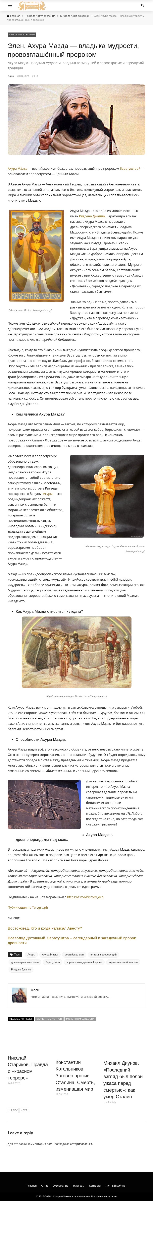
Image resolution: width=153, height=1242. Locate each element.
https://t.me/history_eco (85, 897)
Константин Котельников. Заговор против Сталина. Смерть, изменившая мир (75, 1075)
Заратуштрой (130, 168)
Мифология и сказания (22, 34)
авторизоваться (81, 1144)
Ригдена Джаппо (92, 216)
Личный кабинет (116, 1185)
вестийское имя (74, 954)
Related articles (20, 1018)
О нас (44, 1185)
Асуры (48, 493)
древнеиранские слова (25, 962)
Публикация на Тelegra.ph (28, 907)
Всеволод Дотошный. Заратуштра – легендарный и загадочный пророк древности (72, 940)
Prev (14, 1110)
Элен (11, 76)
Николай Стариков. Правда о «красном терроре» (28, 1067)
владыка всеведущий (103, 954)
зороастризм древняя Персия (84, 962)
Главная (32, 1185)
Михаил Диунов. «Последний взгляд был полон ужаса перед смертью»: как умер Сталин (123, 1079)
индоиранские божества (123, 962)
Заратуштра (52, 962)
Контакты (95, 1185)
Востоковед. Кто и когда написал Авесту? (45, 928)
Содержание (60, 1185)
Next (24, 1110)
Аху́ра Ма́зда (17, 168)
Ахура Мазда (50, 954)
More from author (49, 1018)
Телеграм (78, 1185)
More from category (80, 1018)
